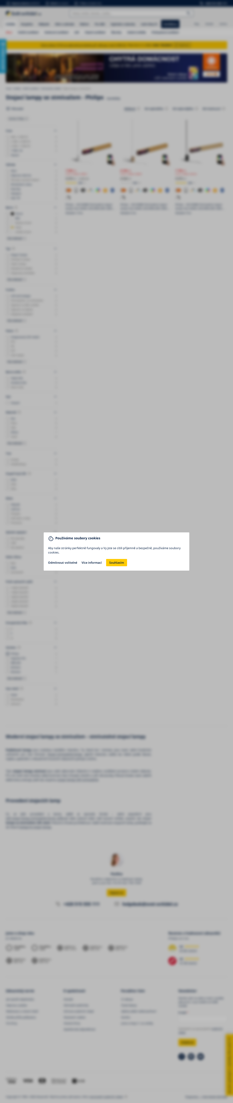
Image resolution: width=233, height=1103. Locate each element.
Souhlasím (116, 563)
